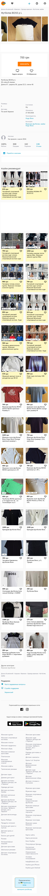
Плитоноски (5, 756)
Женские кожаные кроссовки (8, 752)
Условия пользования (30, 857)
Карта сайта (30, 835)
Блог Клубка (30, 841)
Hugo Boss (30, 118)
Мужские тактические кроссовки (33, 828)
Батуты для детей (7, 836)
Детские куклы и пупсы (7, 831)
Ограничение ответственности (32, 853)
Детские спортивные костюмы (8, 853)
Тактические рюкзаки (9, 769)
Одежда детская (7, 787)
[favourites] (12, 3)
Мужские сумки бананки (31, 824)
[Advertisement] (24, 48)
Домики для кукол (7, 777)
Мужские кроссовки (33, 788)
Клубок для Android (33, 868)
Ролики (3, 839)
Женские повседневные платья (6, 761)
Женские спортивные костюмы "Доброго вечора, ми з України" (34, 746)
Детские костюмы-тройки (8, 791)
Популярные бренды (33, 844)
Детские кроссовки (8, 846)
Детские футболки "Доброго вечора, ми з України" (9, 801)
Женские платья (7, 742)
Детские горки (6, 774)
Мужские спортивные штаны (33, 816)
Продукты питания (8, 823)
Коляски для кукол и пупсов (8, 827)
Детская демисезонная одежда (31, 765)
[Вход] (45, 3)
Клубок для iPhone (32, 865)
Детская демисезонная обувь (33, 777)
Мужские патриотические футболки (31, 800)
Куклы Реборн (6, 820)
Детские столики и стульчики (32, 782)
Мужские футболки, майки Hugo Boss (35, 125)
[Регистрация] (36, 3)
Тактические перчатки (30, 811)
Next (47, 29)
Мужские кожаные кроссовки (32, 806)
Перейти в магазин (14, 153)
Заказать (24, 64)
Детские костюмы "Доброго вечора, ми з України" (9, 782)
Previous (1, 29)
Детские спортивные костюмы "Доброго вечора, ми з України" (8, 808)
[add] (29, 3)
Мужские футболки (8, 668)
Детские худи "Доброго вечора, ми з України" (33, 771)
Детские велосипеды (9, 814)
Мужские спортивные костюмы (33, 795)
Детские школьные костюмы (8, 796)
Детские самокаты (32, 757)
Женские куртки (7, 735)
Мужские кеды (31, 791)
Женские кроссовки (33, 735)
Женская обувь (6, 749)
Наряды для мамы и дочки (33, 753)
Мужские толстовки (33, 820)
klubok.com (3, 3)
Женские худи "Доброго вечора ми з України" (33, 739)
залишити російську (24, 889)
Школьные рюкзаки (8, 850)
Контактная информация (30, 848)
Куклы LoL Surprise (33, 760)
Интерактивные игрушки (7, 842)
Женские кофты (7, 766)
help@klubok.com (32, 861)
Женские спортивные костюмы (9, 738)
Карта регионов (31, 838)
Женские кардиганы (8, 745)
